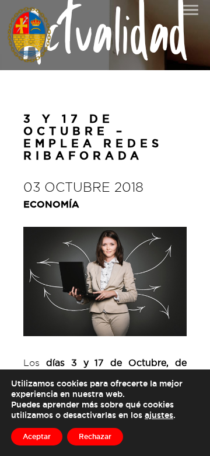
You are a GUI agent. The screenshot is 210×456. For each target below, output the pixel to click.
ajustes (159, 414)
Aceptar (37, 436)
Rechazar (95, 436)
